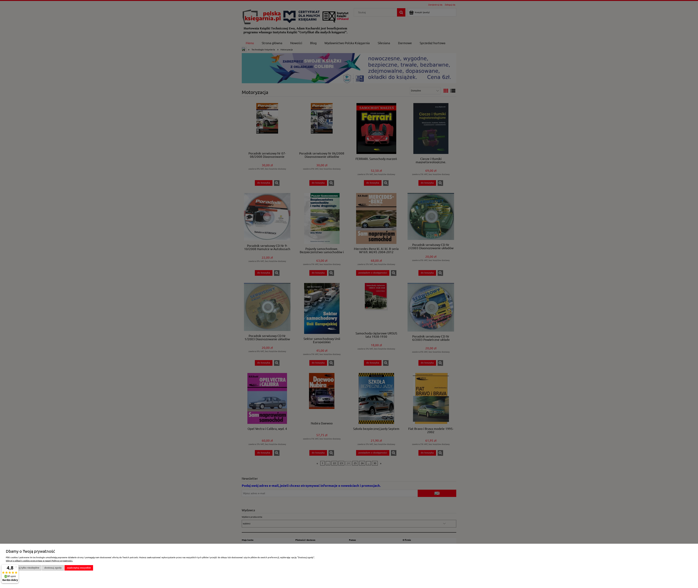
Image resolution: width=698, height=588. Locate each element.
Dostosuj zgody (53, 567)
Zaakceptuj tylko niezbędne (23, 567)
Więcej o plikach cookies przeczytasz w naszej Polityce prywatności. (39, 560)
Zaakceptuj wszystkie (79, 567)
